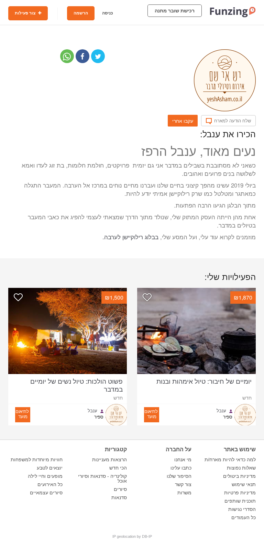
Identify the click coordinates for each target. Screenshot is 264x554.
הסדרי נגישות (242, 509)
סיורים (120, 489)
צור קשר (183, 484)
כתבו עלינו (180, 468)
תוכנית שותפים (240, 501)
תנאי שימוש (244, 484)
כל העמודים (243, 517)
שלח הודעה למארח (232, 121)
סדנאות (119, 497)
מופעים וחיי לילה (45, 476)
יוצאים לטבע (50, 468)
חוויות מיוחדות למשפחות (37, 459)
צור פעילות (25, 13)
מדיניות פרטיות (240, 492)
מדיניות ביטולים (239, 476)
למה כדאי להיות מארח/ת (230, 459)
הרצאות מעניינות (109, 459)
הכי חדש (118, 468)
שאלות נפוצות (241, 468)
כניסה (107, 13)
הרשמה (81, 13)
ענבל (221, 410)
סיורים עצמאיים (46, 492)
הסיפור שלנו (179, 476)
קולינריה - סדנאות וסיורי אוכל (102, 478)
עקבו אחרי (182, 120)
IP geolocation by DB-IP (132, 536)
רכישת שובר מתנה (175, 10)
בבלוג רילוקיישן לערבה (131, 237)
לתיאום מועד (151, 414)
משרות (184, 492)
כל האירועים (50, 484)
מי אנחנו (182, 459)
